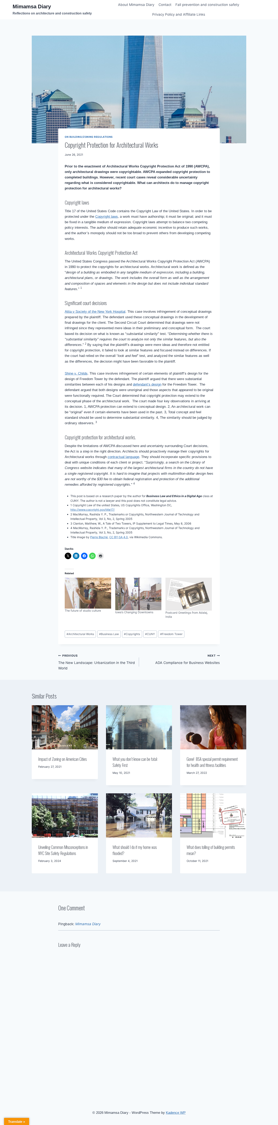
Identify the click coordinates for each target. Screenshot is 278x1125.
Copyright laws (106, 217)
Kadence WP (176, 1113)
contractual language (123, 457)
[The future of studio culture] (88, 593)
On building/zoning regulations (89, 136)
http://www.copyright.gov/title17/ (92, 509)
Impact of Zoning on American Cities (62, 759)
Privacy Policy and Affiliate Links (178, 14)
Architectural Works (80, 634)
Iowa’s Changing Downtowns (134, 612)
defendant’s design (147, 384)
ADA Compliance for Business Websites (187, 659)
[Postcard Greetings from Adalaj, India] (188, 594)
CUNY (150, 634)
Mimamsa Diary (88, 924)
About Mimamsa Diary (136, 5)
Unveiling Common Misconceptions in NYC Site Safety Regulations (63, 850)
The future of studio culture (83, 610)
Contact (165, 5)
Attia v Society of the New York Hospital (95, 312)
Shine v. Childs (76, 373)
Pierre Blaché (99, 537)
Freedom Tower (171, 634)
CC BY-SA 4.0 (118, 537)
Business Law (109, 634)
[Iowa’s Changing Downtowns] (138, 594)
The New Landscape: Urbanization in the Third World (96, 662)
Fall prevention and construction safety (207, 5)
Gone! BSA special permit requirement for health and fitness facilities (212, 762)
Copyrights (132, 634)
